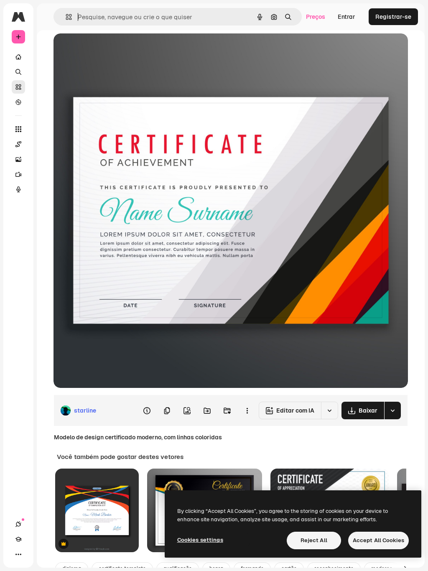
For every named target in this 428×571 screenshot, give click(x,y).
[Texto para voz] (18, 189)
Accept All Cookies (378, 540)
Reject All (314, 540)
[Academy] (18, 539)
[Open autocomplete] (65, 17)
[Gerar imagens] (18, 159)
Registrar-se (393, 16)
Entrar (346, 16)
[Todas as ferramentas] (18, 129)
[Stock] (18, 87)
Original (107, 49)
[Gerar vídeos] (18, 174)
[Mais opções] (247, 410)
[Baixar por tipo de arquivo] (392, 410)
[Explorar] (18, 102)
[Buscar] (18, 72)
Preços (315, 16)
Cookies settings (200, 539)
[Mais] (18, 554)
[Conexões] (18, 524)
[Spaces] (18, 144)
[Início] (18, 57)
